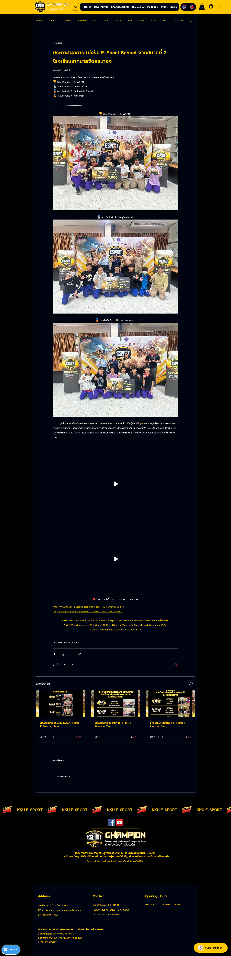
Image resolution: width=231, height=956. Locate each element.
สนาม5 (141, 20)
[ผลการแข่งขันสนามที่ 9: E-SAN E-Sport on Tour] (170, 703)
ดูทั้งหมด (192, 683)
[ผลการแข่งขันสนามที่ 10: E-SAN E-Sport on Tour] (115, 703)
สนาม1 (95, 20)
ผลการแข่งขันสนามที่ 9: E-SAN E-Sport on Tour (168, 724)
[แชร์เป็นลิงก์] (79, 654)
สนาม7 (165, 20)
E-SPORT (68, 20)
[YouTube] (119, 822)
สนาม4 (130, 20)
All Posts (39, 20)
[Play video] (115, 484)
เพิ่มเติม (176, 20)
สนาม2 (106, 20)
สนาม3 (118, 20)
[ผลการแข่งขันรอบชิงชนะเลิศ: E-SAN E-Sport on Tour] (60, 703)
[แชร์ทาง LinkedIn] (71, 654)
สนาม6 (153, 20)
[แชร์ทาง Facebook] (54, 654)
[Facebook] (111, 822)
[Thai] (184, 7)
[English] (192, 7)
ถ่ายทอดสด (82, 20)
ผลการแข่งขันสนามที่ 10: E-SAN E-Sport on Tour (113, 724)
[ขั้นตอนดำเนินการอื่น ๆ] (176, 43)
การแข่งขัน (54, 20)
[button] (202, 6)
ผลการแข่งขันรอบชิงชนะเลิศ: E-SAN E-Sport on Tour (59, 724)
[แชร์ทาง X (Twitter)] (62, 654)
